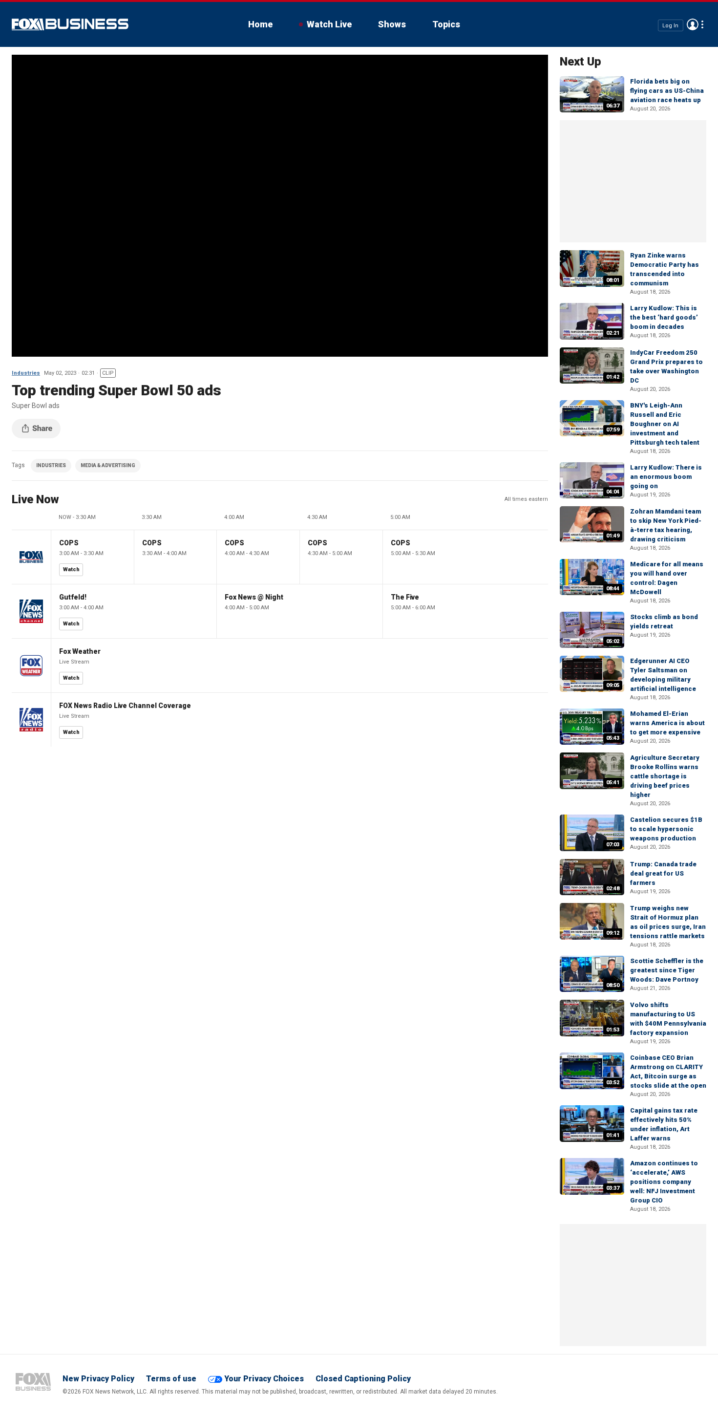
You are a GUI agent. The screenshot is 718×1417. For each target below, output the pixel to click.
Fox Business (70, 24)
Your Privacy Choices (264, 1378)
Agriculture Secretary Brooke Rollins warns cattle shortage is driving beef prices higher (664, 776)
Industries (26, 373)
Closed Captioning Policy (363, 1378)
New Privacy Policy (98, 1378)
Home (260, 24)
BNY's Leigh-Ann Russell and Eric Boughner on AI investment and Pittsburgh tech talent (664, 424)
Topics (446, 24)
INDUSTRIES (51, 465)
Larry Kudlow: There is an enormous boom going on (666, 477)
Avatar (692, 24)
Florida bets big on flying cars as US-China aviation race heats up (667, 91)
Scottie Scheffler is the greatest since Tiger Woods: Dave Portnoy (666, 970)
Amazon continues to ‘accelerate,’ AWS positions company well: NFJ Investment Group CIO (664, 1181)
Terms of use (171, 1378)
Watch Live (329, 24)
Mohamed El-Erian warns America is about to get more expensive (667, 723)
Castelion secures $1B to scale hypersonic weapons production (666, 829)
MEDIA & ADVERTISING (108, 465)
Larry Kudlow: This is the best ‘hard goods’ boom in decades (664, 317)
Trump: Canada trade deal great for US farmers (663, 873)
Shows (392, 24)
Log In (670, 25)
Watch (71, 569)
